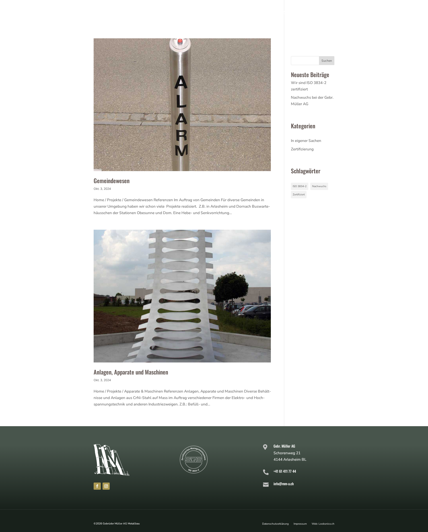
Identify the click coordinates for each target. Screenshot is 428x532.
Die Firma (247, 13)
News (302, 13)
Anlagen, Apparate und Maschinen (131, 372)
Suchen (326, 61)
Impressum (300, 523)
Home (188, 13)
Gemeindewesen (112, 180)
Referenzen (277, 13)
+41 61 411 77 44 (285, 471)
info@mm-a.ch (284, 483)
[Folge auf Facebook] (97, 486)
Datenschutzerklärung (275, 523)
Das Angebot (215, 13)
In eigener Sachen (306, 140)
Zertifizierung (302, 149)
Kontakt (324, 13)
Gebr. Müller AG (284, 446)
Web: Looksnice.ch (323, 523)
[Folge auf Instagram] (106, 486)
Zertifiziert (299, 194)
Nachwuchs (319, 186)
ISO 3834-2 (300, 186)
